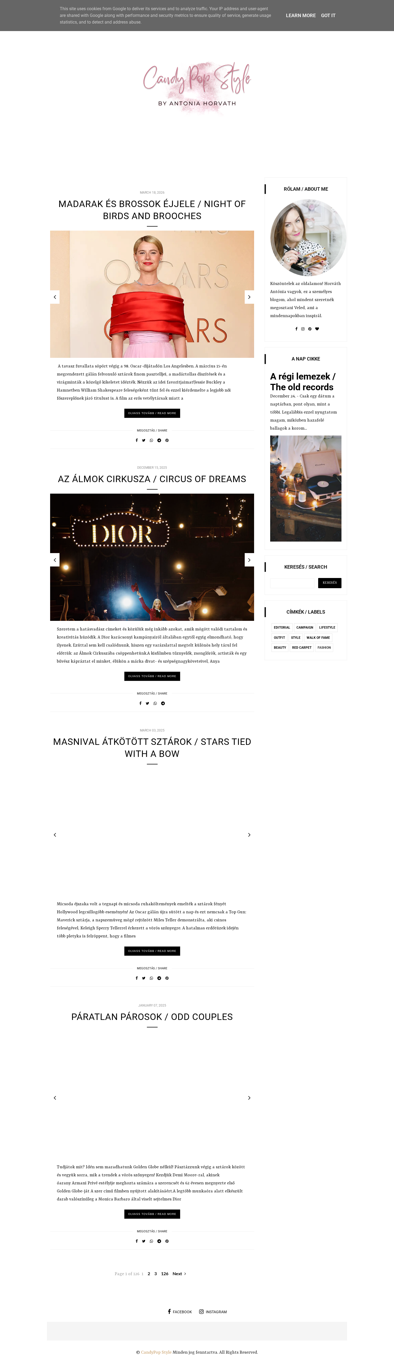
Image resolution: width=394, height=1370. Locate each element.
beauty (280, 648)
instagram (216, 1312)
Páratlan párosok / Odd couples (152, 1016)
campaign (304, 627)
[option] (152, 294)
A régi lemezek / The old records (303, 381)
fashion (324, 648)
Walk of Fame (318, 638)
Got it (328, 15)
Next (178, 1274)
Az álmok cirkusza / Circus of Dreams (152, 479)
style (295, 638)
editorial (282, 627)
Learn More (301, 15)
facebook (182, 1312)
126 (164, 1274)
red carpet (301, 648)
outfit (279, 638)
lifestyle (327, 627)
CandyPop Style (157, 1352)
